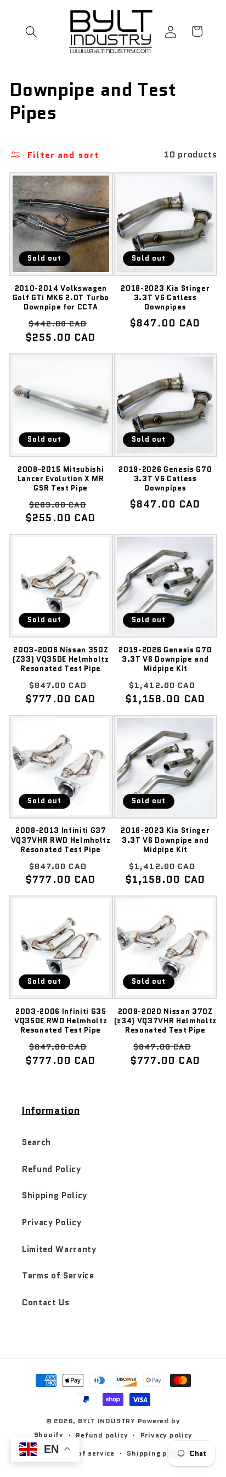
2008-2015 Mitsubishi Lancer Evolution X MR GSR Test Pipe (61, 479)
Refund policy (102, 1435)
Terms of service (84, 1453)
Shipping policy (156, 1453)
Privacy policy (166, 1435)
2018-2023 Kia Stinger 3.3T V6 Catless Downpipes (165, 298)
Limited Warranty (59, 1249)
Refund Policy (51, 1169)
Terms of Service (58, 1276)
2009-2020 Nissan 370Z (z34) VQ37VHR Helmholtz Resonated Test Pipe (165, 1021)
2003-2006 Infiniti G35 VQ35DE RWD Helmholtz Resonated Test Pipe (60, 1021)
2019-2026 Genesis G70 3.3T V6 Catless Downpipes (165, 479)
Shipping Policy (54, 1196)
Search (36, 1142)
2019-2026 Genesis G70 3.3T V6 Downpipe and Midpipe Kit (165, 659)
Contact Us (46, 1302)
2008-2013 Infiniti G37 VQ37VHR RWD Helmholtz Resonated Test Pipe (61, 840)
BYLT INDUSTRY (106, 1420)
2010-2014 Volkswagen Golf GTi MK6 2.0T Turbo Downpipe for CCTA (61, 298)
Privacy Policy (51, 1222)
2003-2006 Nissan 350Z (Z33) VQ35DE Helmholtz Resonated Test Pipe (61, 659)
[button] (31, 31)
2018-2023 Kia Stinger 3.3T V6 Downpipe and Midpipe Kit (165, 840)
